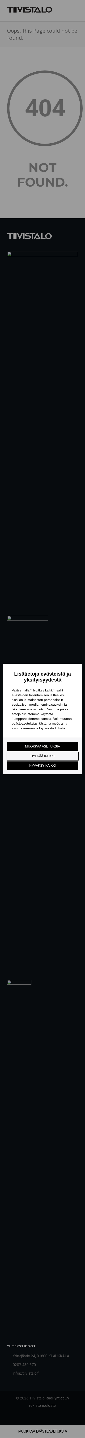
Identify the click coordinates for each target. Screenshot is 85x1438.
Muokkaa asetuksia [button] (42, 746)
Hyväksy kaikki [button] (42, 765)
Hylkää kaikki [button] (42, 756)
